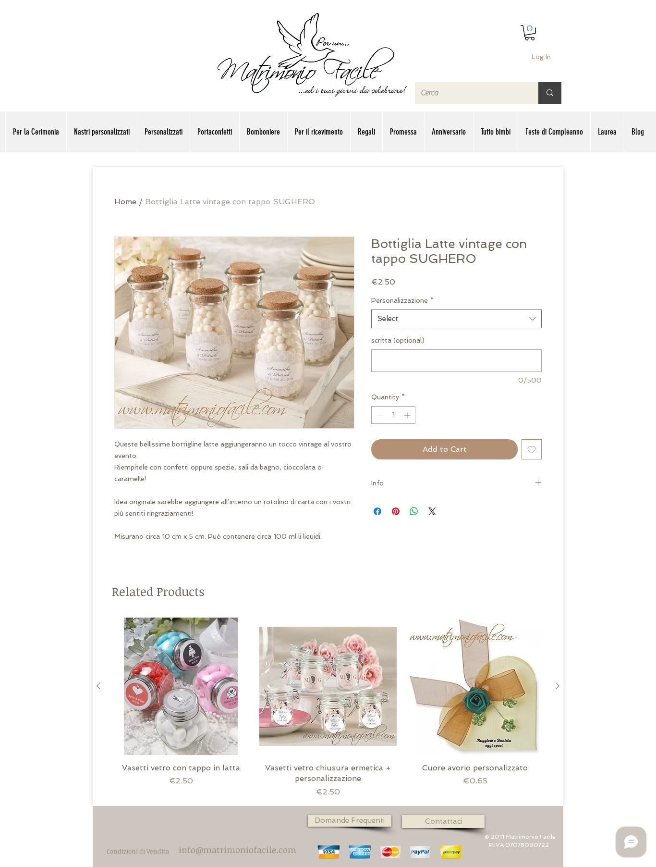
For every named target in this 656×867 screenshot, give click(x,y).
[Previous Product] (98, 686)
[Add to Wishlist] (532, 449)
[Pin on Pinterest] (395, 511)
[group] (328, 707)
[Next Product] (557, 686)
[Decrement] (379, 415)
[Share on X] (432, 511)
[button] (530, 32)
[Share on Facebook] (377, 511)
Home (125, 201)
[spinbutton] (393, 415)
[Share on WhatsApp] (414, 511)
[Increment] (408, 415)
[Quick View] (181, 686)
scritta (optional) (398, 340)
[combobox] (456, 319)
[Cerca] (549, 93)
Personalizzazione (402, 300)
